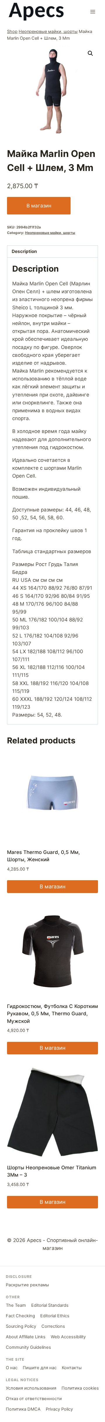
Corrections (53, 1326)
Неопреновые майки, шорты (48, 31)
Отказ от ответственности (34, 1398)
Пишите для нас (40, 1367)
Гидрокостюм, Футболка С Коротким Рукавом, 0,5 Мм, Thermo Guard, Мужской (52, 1013)
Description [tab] (24, 251)
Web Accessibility (68, 1336)
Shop (12, 31)
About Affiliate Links (26, 1336)
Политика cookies (80, 1388)
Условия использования (31, 1388)
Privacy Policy (59, 1409)
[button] (90, 53)
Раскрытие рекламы (27, 1285)
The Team (16, 1305)
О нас (12, 1367)
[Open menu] (92, 11)
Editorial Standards (50, 1305)
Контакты (72, 1367)
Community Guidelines (28, 1347)
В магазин (39, 206)
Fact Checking (20, 1315)
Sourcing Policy (21, 1326)
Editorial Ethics (54, 1315)
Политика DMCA (23, 1409)
